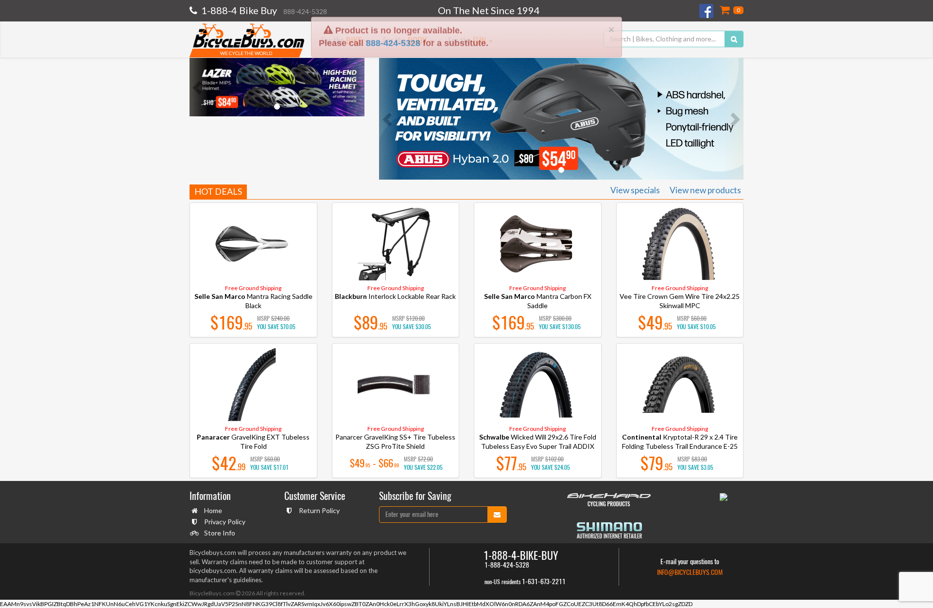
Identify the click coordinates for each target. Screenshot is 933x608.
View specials (635, 190)
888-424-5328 (393, 13)
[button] (198, 87)
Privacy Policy (224, 521)
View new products (705, 190)
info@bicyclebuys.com (690, 572)
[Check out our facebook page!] (707, 11)
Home (213, 510)
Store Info (219, 533)
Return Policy (319, 510)
